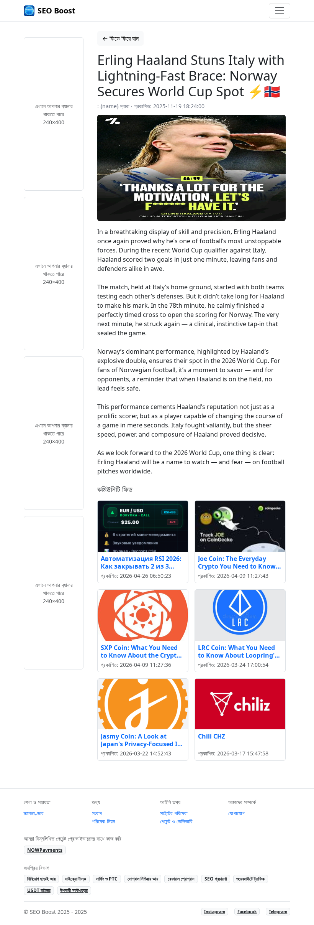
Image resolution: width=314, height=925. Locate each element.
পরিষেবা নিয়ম (103, 821)
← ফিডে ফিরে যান (120, 38)
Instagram (214, 911)
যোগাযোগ (236, 813)
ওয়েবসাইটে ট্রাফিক (250, 879)
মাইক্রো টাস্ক (75, 879)
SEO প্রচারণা (215, 879)
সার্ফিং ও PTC (107, 879)
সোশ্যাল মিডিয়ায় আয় (143, 879)
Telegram (278, 911)
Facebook (247, 911)
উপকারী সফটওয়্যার (74, 890)
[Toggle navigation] (279, 10)
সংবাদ (97, 813)
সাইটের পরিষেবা (174, 813)
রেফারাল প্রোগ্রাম (181, 879)
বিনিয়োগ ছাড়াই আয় (41, 879)
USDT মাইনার (39, 890)
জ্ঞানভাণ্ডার (34, 813)
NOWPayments (44, 850)
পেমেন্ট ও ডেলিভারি (176, 821)
